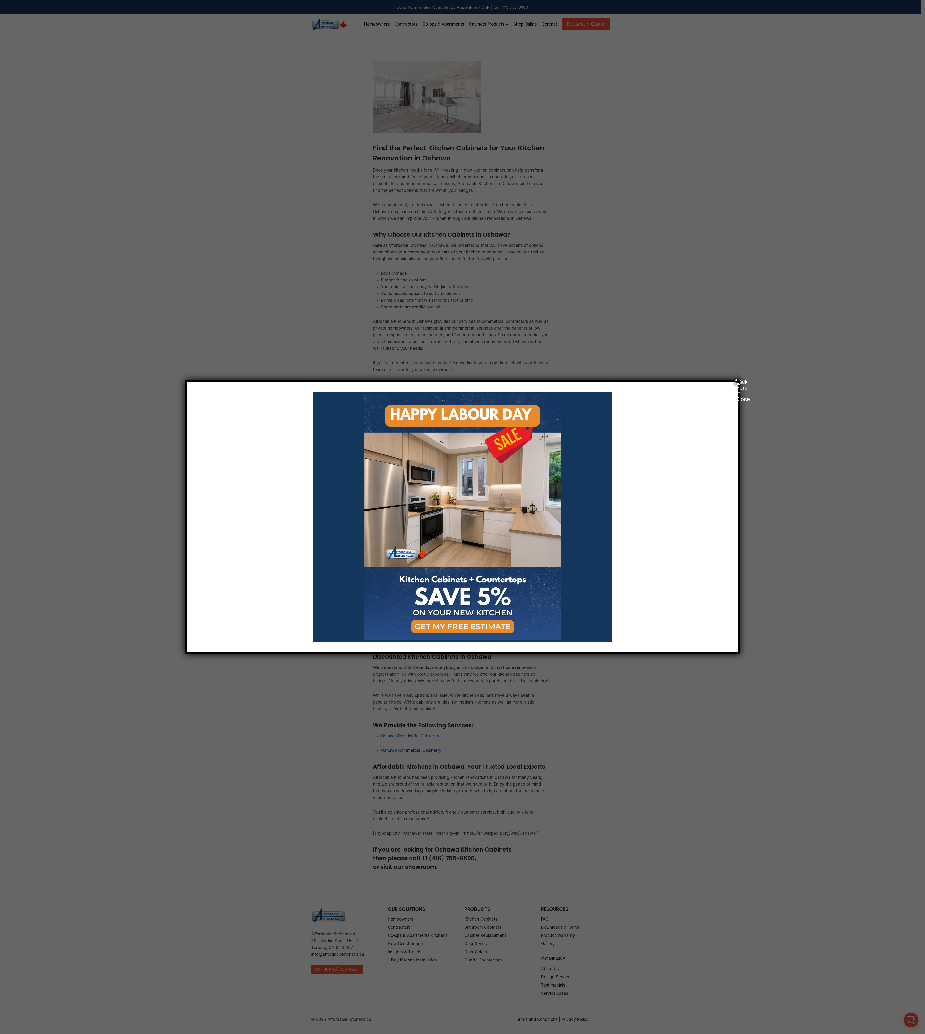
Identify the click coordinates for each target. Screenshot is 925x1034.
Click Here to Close (738, 382)
